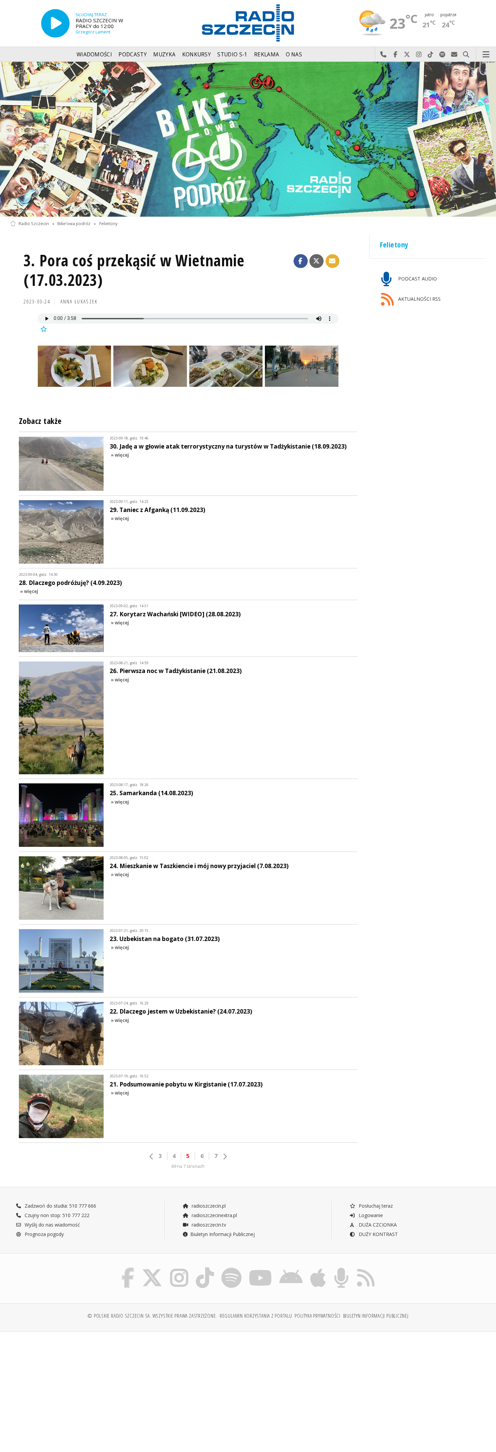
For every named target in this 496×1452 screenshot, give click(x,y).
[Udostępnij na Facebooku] (301, 261)
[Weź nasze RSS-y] (366, 1269)
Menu (486, 54)
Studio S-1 (232, 54)
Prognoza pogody (43, 1234)
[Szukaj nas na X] (152, 1269)
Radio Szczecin (34, 223)
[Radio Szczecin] (248, 23)
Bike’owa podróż (73, 223)
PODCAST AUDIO (417, 278)
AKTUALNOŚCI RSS (419, 299)
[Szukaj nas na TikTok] (205, 1269)
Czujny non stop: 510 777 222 (56, 1215)
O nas (294, 54)
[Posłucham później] (43, 329)
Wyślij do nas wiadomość (454, 54)
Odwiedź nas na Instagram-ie (419, 54)
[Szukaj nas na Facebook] (128, 1269)
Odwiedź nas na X (407, 54)
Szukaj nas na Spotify (442, 54)
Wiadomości (94, 54)
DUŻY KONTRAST (377, 1234)
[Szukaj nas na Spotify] (231, 1269)
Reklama (266, 54)
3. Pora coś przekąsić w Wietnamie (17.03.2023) (134, 270)
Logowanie (370, 1215)
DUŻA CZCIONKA (377, 1224)
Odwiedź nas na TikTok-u (431, 54)
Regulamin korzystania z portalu (256, 1315)
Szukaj (466, 54)
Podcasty (132, 54)
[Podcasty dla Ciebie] (341, 1269)
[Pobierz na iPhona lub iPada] (318, 1269)
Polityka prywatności (317, 1315)
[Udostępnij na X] (316, 261)
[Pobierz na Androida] (291, 1269)
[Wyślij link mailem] (333, 261)
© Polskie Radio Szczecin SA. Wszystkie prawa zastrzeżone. (152, 1315)
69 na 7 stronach (187, 1166)
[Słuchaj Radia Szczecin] (55, 23)
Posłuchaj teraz (375, 1206)
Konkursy (196, 54)
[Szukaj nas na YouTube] (260, 1269)
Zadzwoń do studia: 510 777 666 (59, 1206)
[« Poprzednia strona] (151, 1156)
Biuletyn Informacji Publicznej (222, 1234)
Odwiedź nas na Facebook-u (395, 54)
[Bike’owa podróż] (248, 139)
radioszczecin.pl (208, 1206)
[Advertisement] (68, 1388)
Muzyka (164, 54)
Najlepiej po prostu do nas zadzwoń (383, 54)
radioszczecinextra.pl (213, 1215)
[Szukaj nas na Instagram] (179, 1269)
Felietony (108, 223)
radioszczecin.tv (208, 1224)
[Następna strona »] (225, 1156)
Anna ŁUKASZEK (79, 301)
